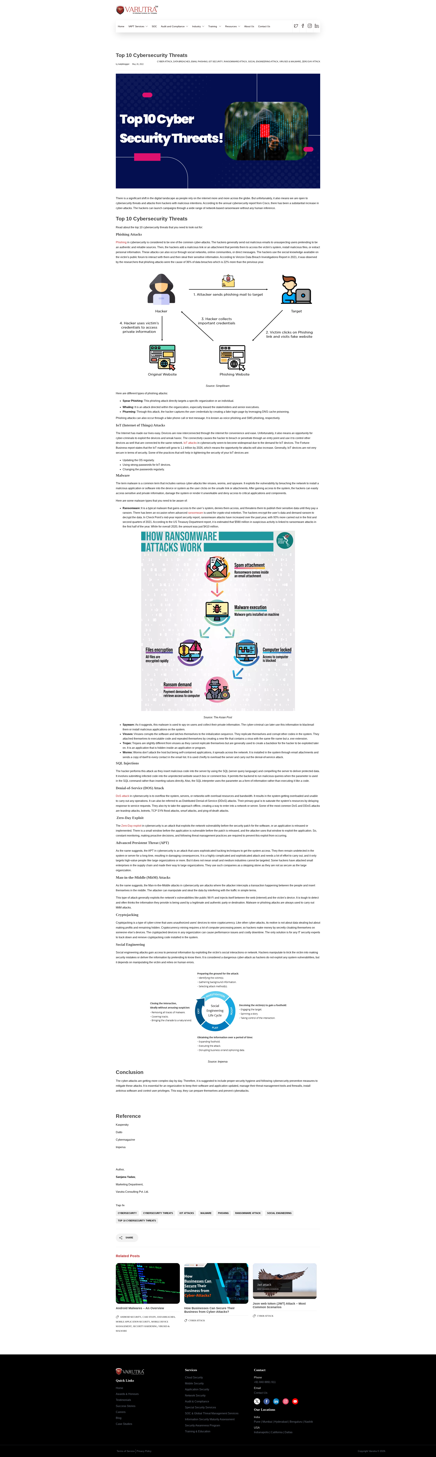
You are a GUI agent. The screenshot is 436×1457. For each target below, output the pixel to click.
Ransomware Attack (235, 61)
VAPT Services (136, 26)
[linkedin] (316, 26)
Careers (121, 1412)
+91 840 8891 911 (265, 1382)
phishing (223, 1213)
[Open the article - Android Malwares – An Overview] (132, 1283)
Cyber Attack (164, 61)
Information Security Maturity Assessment (210, 1419)
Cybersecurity (127, 1213)
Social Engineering (279, 1213)
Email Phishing (199, 61)
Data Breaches (181, 61)
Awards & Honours (127, 1394)
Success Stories (125, 1406)
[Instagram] (287, 1401)
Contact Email (313, 12)
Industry (196, 26)
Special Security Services (200, 1407)
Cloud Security (194, 1377)
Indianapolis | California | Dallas (273, 1432)
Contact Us (264, 26)
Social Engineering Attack (263, 61)
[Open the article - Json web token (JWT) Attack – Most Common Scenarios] (269, 1281)
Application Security (197, 1389)
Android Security (130, 1317)
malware (206, 1213)
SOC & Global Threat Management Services (211, 1413)
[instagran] (309, 26)
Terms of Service (126, 1451)
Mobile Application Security (133, 1321)
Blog (118, 1418)
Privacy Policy (144, 1451)
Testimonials (123, 1399)
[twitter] (296, 26)
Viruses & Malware (290, 61)
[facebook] (302, 26)
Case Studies (124, 1423)
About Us (249, 26)
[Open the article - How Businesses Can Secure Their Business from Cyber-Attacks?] (200, 1283)
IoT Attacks (187, 1213)
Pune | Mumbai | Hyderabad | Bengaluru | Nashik (283, 1421)
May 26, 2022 (138, 64)
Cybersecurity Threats (158, 1213)
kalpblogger (124, 64)
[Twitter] (258, 1401)
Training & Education (197, 1431)
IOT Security (216, 61)
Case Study (149, 1317)
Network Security (195, 1395)
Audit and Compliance (173, 26)
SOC (154, 26)
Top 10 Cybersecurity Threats (137, 1220)
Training (213, 26)
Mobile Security (194, 1383)
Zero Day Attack (311, 61)
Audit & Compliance (197, 1401)
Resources (231, 26)
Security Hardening (145, 1326)
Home (121, 26)
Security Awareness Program (202, 1425)
